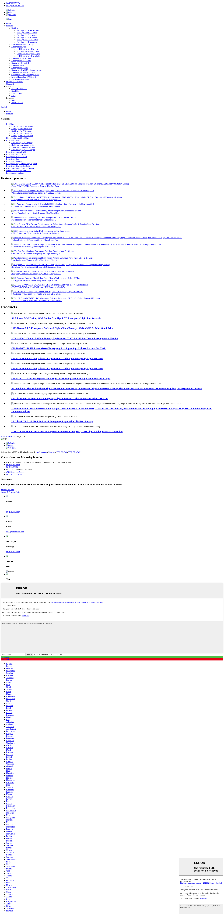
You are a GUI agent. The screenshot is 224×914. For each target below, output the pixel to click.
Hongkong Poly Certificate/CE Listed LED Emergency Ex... (36, 267)
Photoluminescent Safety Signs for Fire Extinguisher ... (33, 220)
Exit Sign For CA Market (27, 37)
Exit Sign (15, 28)
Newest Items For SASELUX (23, 77)
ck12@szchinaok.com (15, 532)
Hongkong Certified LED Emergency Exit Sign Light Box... (36, 274)
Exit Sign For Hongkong (27, 42)
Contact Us (10, 84)
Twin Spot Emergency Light (28, 54)
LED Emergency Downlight (28, 56)
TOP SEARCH (74, 452)
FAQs (13, 96)
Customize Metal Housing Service (25, 75)
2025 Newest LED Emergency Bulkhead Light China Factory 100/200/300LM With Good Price (62, 328)
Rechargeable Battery (20, 79)
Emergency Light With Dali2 (23, 72)
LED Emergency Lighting (27, 49)
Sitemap (51, 452)
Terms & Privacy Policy (11, 492)
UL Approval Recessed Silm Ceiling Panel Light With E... (35, 280)
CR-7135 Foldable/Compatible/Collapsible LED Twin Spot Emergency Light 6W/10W (57, 368)
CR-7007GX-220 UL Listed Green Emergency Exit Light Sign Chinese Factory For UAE (58, 348)
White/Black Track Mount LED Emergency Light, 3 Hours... (36, 193)
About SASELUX (19, 89)
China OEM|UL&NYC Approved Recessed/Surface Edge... (36, 186)
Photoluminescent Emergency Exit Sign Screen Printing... (35, 260)
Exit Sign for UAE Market (27, 40)
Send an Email (7, 659)
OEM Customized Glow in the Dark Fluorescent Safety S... (35, 233)
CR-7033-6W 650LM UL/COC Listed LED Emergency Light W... (39, 287)
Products (9, 26)
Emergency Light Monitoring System (26, 70)
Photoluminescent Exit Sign (22, 44)
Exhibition (15, 91)
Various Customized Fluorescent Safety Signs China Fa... (34, 240)
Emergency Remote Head (22, 63)
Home (8, 23)
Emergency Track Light (21, 58)
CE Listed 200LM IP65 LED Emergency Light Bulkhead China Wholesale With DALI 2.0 (59, 398)
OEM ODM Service (14, 82)
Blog (13, 100)
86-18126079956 (13, 512)
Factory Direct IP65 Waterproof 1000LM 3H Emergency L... (36, 199)
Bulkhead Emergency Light (28, 51)
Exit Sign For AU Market (27, 35)
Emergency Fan (17, 65)
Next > (10, 436)
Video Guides (17, 103)
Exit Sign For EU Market (27, 33)
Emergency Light (18, 47)
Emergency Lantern (19, 68)
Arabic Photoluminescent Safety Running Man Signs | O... (35, 213)
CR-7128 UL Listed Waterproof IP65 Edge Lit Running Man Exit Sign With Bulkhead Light (60, 378)
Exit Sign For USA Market (28, 30)
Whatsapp (5, 657)
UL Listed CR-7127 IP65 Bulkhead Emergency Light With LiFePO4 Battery (52, 421)
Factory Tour (16, 93)
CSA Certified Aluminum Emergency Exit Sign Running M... (36, 253)
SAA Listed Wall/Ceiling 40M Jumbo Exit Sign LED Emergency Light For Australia (56, 318)
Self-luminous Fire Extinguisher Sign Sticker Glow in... (34, 247)
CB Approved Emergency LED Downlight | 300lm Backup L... (37, 206)
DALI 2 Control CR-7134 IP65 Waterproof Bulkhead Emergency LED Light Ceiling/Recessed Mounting (67, 431)
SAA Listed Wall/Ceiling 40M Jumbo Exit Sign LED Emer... (36, 294)
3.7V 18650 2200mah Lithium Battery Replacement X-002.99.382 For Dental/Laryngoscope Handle (64, 338)
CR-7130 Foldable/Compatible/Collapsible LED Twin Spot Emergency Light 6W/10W (57, 358)
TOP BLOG (62, 452)
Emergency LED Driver (21, 61)
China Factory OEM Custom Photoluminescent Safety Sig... (36, 226)
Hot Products (41, 452)
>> (15, 436)
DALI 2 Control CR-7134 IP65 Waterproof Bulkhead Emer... (36, 300)
